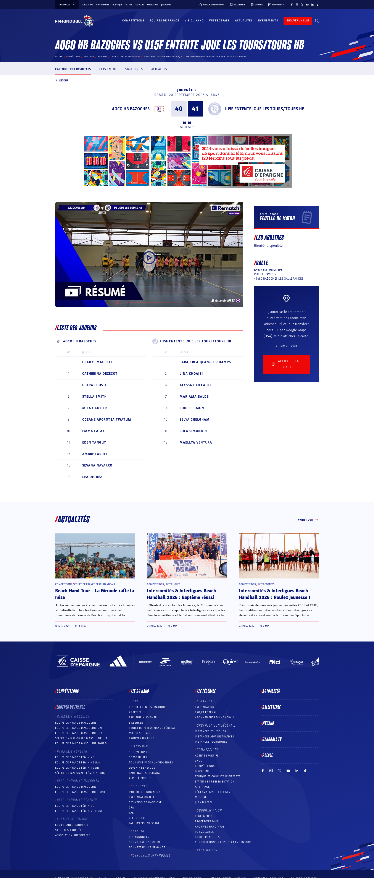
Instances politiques (210, 731)
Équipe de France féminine (74, 757)
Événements (268, 20)
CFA (131, 807)
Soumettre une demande (147, 847)
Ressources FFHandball (151, 855)
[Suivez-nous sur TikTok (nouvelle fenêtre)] (317, 4)
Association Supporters (72, 835)
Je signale (166, 4)
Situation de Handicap (145, 802)
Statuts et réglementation (215, 781)
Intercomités (266, 584)
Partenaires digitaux (144, 772)
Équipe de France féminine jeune (79, 811)
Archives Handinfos (210, 826)
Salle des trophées (69, 830)
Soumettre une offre (145, 842)
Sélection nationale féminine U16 (80, 772)
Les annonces (139, 837)
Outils (129, 4)
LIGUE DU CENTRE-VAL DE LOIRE (125, 56)
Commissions (208, 750)
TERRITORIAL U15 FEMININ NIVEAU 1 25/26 (162, 56)
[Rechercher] (317, 21)
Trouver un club (141, 738)
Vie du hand (194, 20)
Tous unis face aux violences (151, 762)
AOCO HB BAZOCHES (131, 109)
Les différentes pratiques (148, 707)
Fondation (152, 4)
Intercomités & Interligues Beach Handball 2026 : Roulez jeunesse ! (274, 594)
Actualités (244, 20)
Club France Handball (72, 824)
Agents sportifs (207, 755)
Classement (107, 69)
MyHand (268, 723)
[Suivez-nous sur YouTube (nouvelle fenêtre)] (307, 4)
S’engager (139, 746)
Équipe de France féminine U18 (77, 767)
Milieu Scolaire (140, 733)
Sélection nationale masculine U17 (81, 738)
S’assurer (136, 722)
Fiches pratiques (207, 837)
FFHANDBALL (206, 701)
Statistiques (134, 69)
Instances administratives (214, 736)
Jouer (136, 701)
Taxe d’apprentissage (144, 823)
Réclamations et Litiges (212, 792)
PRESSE (268, 755)
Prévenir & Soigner (143, 717)
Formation (87, 4)
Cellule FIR (137, 818)
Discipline (202, 771)
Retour (63, 80)
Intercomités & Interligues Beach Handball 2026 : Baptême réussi (181, 594)
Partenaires (102, 4)
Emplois (139, 4)
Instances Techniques (211, 741)
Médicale (201, 797)
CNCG (198, 760)
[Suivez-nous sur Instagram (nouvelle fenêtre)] (297, 4)
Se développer (139, 752)
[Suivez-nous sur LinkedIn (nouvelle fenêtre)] (312, 4)
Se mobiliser (138, 757)
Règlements (203, 816)
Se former (139, 786)
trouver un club (298, 20)
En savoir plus (287, 345)
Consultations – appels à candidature (223, 842)
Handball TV (272, 739)
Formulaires (204, 831)
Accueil (59, 56)
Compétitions (133, 20)
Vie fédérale (219, 20)
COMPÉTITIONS (205, 766)
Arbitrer (135, 712)
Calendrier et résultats (73, 69)
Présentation (204, 707)
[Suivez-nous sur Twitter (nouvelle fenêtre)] (302, 4)
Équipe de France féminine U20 (77, 762)
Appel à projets (140, 778)
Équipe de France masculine (76, 722)
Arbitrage (202, 786)
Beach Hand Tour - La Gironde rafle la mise (94, 594)
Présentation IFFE (142, 797)
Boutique (117, 4)
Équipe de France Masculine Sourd (81, 743)
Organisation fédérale (216, 725)
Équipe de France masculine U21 (78, 727)
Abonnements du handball (215, 717)
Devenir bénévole (142, 767)
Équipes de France (164, 20)
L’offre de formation (145, 792)
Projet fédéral (206, 712)
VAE (131, 812)
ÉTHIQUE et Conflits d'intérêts (217, 776)
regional (102, 56)
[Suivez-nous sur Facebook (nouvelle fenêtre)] (291, 4)
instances (65, 4)
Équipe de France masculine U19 (78, 733)
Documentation (209, 810)
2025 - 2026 (89, 56)
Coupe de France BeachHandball (94, 584)
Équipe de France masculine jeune (80, 792)
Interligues (173, 584)
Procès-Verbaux (207, 821)
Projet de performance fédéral (152, 727)
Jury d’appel (204, 802)
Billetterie (272, 707)
